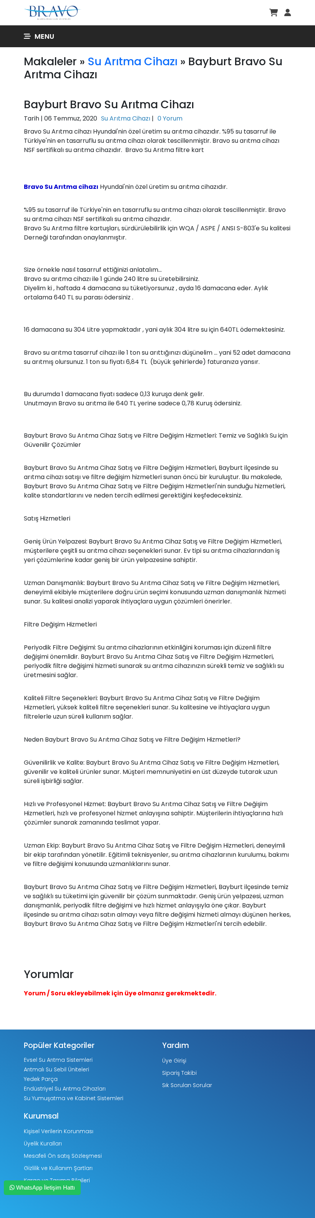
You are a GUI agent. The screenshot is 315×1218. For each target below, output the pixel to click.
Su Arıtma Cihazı (132, 61)
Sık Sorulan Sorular (187, 1085)
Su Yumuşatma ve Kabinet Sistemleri (73, 1098)
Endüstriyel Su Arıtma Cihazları (65, 1088)
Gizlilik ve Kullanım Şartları (58, 1168)
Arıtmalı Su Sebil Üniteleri (56, 1069)
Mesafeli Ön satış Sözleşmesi (63, 1156)
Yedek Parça (41, 1079)
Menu (44, 36)
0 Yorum (170, 118)
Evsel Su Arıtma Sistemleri (58, 1060)
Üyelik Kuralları (43, 1143)
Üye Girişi (174, 1060)
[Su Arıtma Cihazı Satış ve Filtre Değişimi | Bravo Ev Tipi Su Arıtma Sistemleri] (52, 12)
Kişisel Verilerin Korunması (58, 1131)
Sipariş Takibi (179, 1073)
